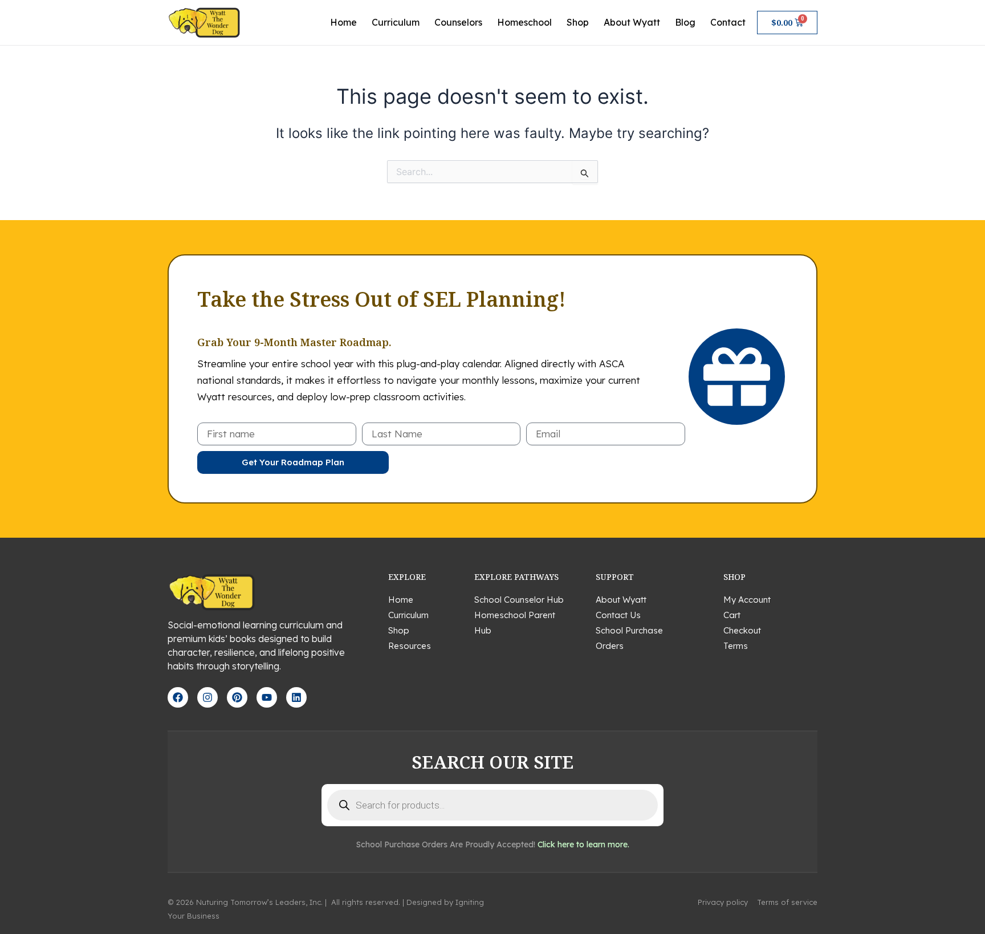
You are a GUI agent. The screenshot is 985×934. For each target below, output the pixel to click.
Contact (728, 22)
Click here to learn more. (583, 844)
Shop (578, 22)
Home (343, 22)
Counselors (458, 22)
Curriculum (396, 22)
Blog (685, 22)
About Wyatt (632, 22)
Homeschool (524, 22)
